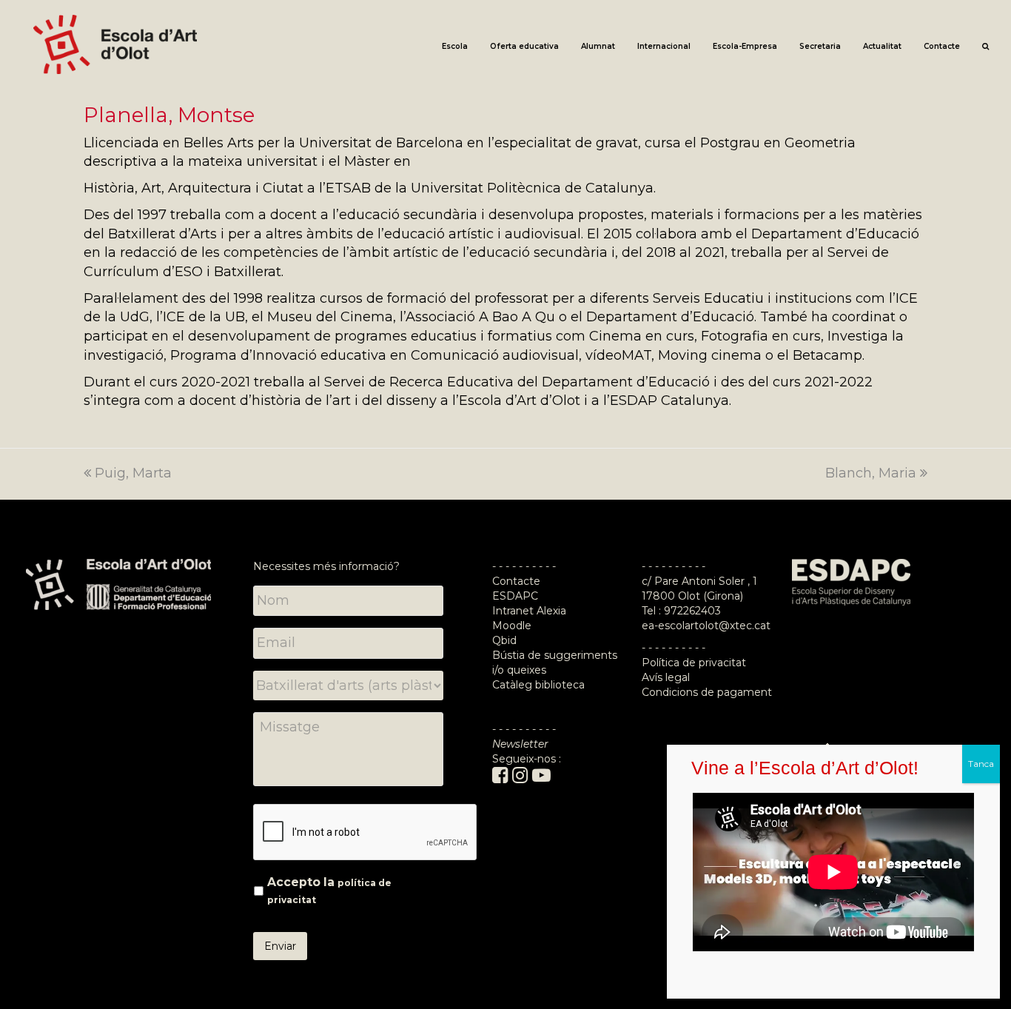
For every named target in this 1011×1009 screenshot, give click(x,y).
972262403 (692, 610)
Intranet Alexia (529, 610)
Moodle (513, 625)
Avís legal (666, 677)
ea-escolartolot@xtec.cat (706, 625)
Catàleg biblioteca (538, 684)
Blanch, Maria (870, 473)
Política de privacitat (694, 662)
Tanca (981, 763)
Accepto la (329, 890)
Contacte (516, 581)
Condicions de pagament (707, 692)
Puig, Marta (133, 473)
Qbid (504, 640)
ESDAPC (515, 596)
